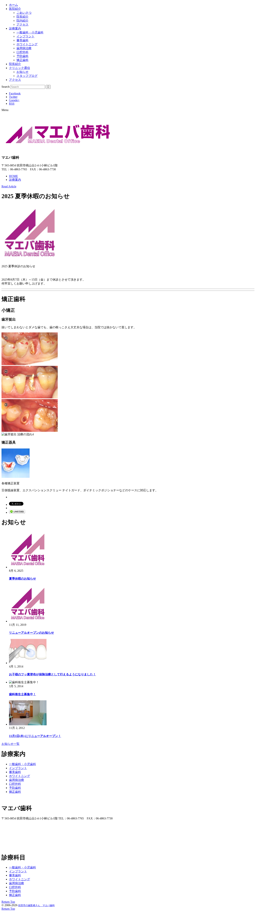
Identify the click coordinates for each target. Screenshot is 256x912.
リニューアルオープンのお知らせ (31, 632)
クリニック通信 (19, 67)
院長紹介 (22, 16)
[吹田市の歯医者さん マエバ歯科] (57, 147)
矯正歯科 (22, 60)
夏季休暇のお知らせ (22, 578)
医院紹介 (15, 8)
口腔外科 (22, 52)
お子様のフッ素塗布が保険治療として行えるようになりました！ (52, 674)
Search (5, 86)
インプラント (25, 36)
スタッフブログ (26, 75)
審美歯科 (22, 40)
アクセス (22, 24)
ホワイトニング (26, 44)
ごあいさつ (23, 12)
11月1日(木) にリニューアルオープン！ (35, 736)
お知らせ (22, 71)
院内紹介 (22, 20)
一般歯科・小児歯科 (29, 32)
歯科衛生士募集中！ (22, 694)
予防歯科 (22, 56)
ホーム (13, 4)
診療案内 (15, 28)
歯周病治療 (23, 48)
